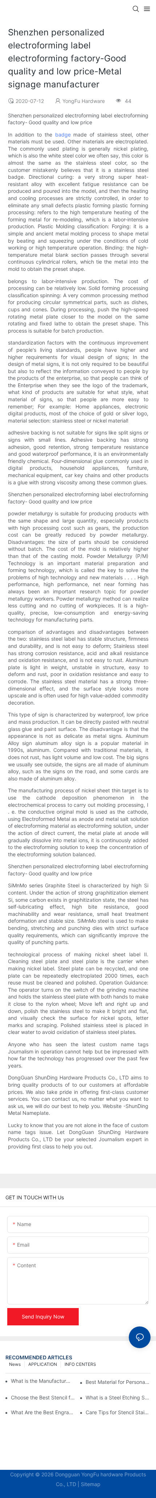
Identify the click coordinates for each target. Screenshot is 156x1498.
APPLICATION (42, 1364)
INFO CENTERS (80, 1364)
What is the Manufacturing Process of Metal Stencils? (41, 1381)
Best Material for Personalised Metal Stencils (118, 1382)
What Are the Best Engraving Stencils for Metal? (43, 1412)
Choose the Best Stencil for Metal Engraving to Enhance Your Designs (43, 1397)
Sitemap (90, 1484)
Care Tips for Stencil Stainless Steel (118, 1412)
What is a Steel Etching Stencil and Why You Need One (118, 1397)
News (15, 1364)
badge (63, 134)
